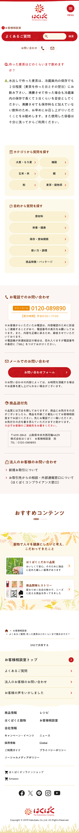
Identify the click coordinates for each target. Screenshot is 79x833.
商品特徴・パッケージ (39, 262)
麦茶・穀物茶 (54, 185)
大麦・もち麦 (24, 162)
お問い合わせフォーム (39, 372)
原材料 (39, 216)
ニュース (45, 735)
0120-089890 (48, 308)
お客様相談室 (13, 28)
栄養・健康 (39, 227)
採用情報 (10, 743)
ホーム (6, 631)
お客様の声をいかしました (24, 692)
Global (43, 743)
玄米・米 (24, 173)
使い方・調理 (39, 250)
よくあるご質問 (16, 671)
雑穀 (54, 162)
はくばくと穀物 (15, 720)
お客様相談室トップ (21, 660)
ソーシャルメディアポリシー (22, 757)
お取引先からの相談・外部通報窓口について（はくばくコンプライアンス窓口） (41, 480)
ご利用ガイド (13, 750)
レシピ (44, 712)
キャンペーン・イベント (19, 735)
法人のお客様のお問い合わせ (26, 681)
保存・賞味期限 (39, 239)
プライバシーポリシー (53, 750)
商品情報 (11, 712)
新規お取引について (23, 470)
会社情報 (11, 728)
